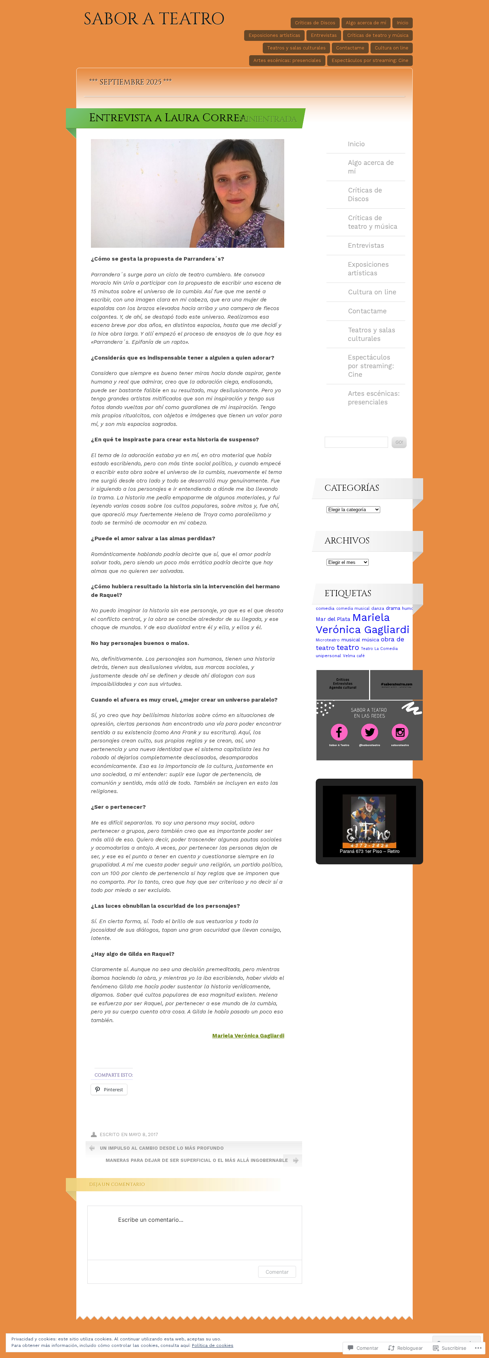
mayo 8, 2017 (143, 1134)
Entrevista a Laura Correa (168, 117)
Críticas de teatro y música (377, 35)
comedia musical (352, 608)
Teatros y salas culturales (296, 48)
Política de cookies (212, 1345)
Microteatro (328, 639)
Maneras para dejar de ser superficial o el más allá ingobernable (197, 1160)
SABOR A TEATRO (154, 19)
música (370, 639)
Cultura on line (391, 48)
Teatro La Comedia (379, 648)
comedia (325, 608)
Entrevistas (324, 35)
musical (351, 639)
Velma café (354, 656)
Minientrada (267, 119)
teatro (348, 647)
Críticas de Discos (315, 22)
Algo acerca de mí (366, 22)
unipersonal (328, 655)
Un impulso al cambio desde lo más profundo (162, 1148)
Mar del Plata (333, 619)
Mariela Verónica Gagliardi (248, 1035)
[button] (342, 685)
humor (409, 608)
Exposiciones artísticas (274, 35)
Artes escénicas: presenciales (287, 60)
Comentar (277, 1272)
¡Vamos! (399, 442)
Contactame (350, 48)
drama (393, 608)
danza (377, 608)
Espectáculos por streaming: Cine (369, 60)
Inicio (402, 22)
